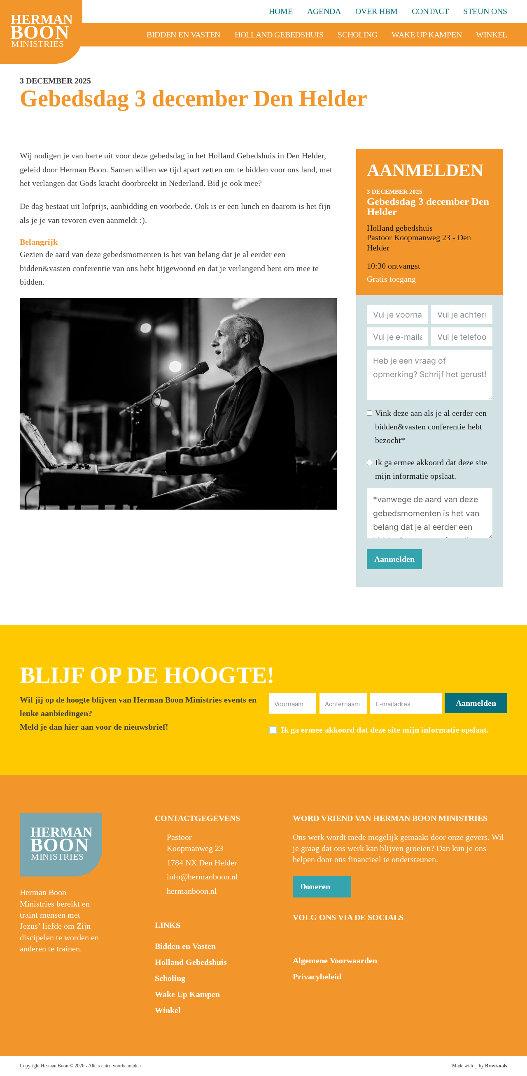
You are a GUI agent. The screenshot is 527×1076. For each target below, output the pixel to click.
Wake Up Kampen (427, 34)
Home (281, 11)
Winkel (491, 34)
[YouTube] (317, 937)
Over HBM (376, 11)
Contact (430, 11)
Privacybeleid (317, 976)
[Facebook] (299, 937)
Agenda (324, 11)
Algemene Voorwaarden (335, 960)
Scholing (358, 34)
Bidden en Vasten (183, 34)
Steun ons (485, 11)
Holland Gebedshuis (279, 34)
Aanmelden (394, 559)
